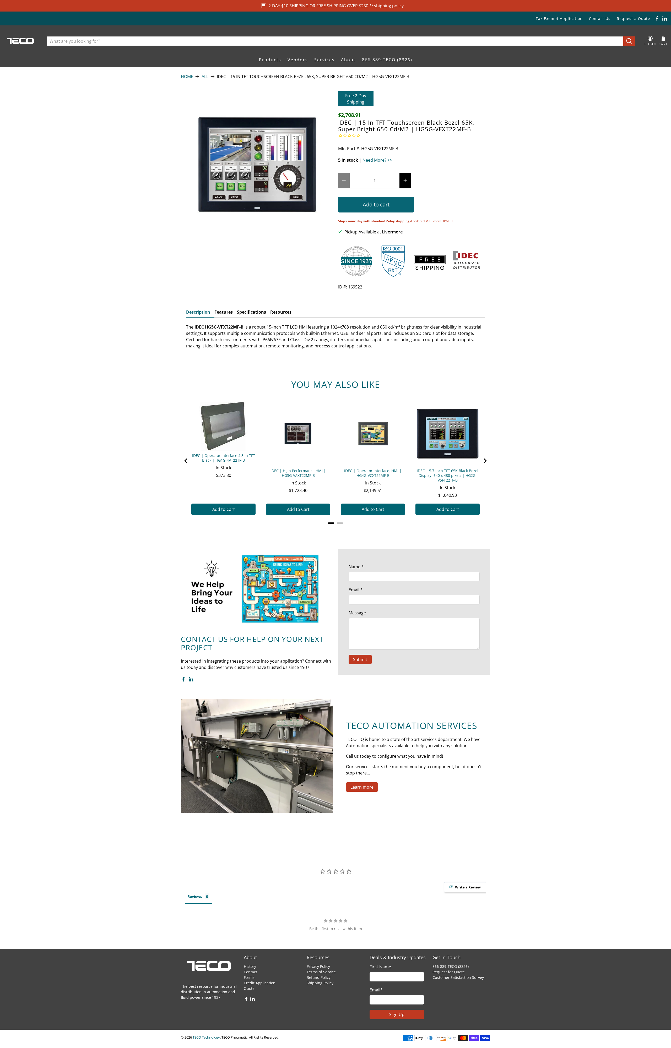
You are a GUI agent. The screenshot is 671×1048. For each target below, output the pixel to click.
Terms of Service (321, 971)
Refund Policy (319, 977)
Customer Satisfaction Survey (458, 977)
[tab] (331, 523)
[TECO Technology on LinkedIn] (664, 18)
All (205, 76)
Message (357, 613)
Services (324, 60)
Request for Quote (448, 971)
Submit (360, 659)
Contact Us (599, 18)
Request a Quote (633, 18)
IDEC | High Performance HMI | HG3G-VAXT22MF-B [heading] (298, 473)
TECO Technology (206, 1037)
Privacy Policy (318, 966)
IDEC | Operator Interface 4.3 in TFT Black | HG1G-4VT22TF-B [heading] (223, 458)
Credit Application (259, 982)
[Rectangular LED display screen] (257, 167)
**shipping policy (386, 6)
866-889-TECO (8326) (387, 60)
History (250, 966)
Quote (249, 988)
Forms (249, 977)
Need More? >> (377, 160)
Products (270, 60)
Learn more (362, 787)
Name (356, 567)
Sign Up (396, 1014)
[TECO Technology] (21, 41)
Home (187, 76)
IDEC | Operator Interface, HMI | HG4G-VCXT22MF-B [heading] (373, 473)
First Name (380, 967)
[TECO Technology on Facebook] (656, 18)
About (348, 60)
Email (356, 590)
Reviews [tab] (194, 896)
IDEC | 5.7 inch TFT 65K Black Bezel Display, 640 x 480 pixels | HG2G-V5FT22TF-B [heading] (447, 475)
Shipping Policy (320, 982)
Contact (250, 971)
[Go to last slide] (186, 461)
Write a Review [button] (468, 887)
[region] (335, 461)
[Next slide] (485, 461)
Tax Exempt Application (559, 18)
